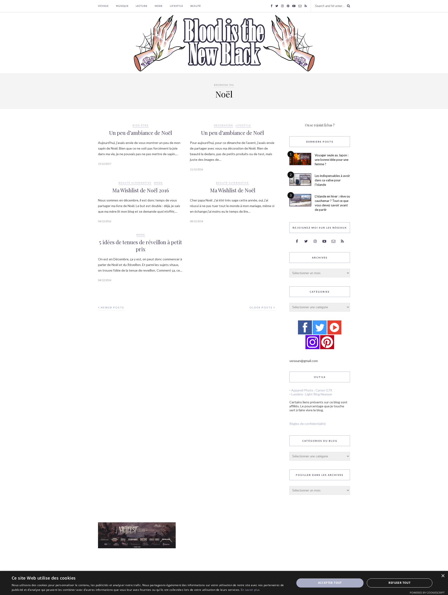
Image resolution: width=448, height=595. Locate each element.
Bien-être (141, 125)
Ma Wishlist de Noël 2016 (140, 190)
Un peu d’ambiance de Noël (140, 132)
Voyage (103, 5)
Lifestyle (176, 5)
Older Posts (261, 307)
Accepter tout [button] (330, 583)
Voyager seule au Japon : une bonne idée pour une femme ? (331, 159)
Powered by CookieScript (427, 592)
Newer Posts (112, 307)
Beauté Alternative (135, 182)
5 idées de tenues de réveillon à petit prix (140, 246)
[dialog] (224, 583)
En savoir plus (250, 590)
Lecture (141, 5)
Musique (122, 5)
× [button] (442, 576)
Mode (159, 5)
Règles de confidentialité (307, 424)
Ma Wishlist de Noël (232, 190)
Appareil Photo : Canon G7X (311, 390)
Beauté (195, 5)
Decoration (223, 125)
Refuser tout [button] (399, 583)
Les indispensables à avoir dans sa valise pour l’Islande (332, 180)
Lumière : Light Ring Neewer (311, 394)
